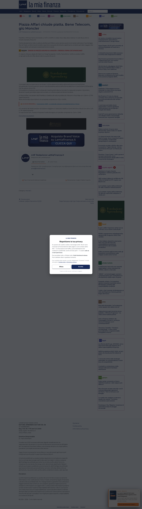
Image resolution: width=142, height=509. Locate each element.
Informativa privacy (71, 262)
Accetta (80, 266)
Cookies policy (62, 262)
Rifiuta (61, 266)
